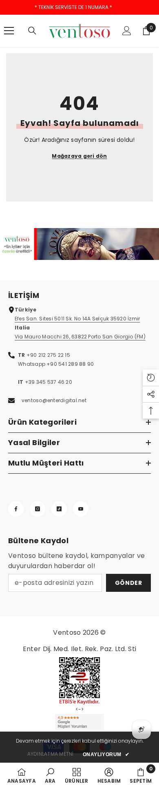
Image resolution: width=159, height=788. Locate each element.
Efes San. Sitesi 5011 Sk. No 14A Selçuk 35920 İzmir (77, 318)
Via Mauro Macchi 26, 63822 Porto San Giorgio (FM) (80, 336)
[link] (79, 244)
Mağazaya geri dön (79, 155)
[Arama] (32, 31)
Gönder (128, 583)
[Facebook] (16, 509)
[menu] (9, 31)
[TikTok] (59, 509)
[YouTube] (80, 509)
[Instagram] (37, 509)
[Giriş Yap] (126, 30)
